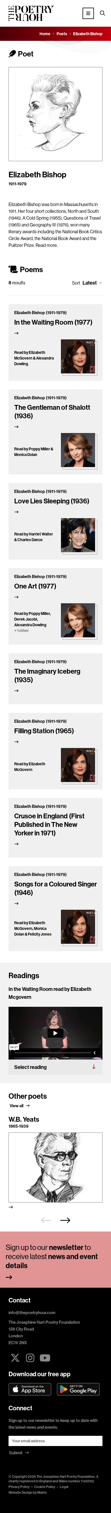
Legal (64, 1487)
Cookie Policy (44, 1487)
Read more (46, 245)
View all (17, 1105)
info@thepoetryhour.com (32, 1312)
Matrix (42, 1492)
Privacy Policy (19, 1487)
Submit (16, 1452)
